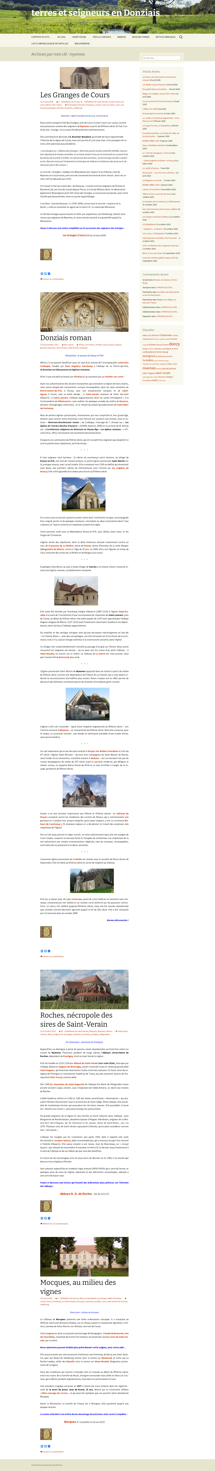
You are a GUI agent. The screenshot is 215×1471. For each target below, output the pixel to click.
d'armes (152, 344)
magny (166, 361)
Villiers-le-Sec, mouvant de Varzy (157, 194)
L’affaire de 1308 (150, 109)
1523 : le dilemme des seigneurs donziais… (161, 245)
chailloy (175, 335)
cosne (174, 338)
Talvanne (161, 377)
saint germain (148, 377)
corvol (168, 339)
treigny (169, 376)
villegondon (105, 1034)
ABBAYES (121, 37)
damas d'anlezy (162, 344)
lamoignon (149, 356)
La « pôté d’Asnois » (151, 168)
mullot (174, 364)
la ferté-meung (161, 352)
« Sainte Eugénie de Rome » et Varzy (158, 160)
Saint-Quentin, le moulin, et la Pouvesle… (161, 238)
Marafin (70, 1361)
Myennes (102, 1031)
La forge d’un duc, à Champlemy (157, 125)
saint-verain (162, 373)
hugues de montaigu (63, 1034)
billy (149, 335)
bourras (155, 335)
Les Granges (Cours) (74, 235)
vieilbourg (78, 108)
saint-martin (73, 347)
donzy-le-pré (108, 344)
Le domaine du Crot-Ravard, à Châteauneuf (161, 201)
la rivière (148, 360)
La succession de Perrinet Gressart (158, 101)
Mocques (70, 1422)
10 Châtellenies (149, 224)
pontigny (95, 1034)
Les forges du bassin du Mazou (156, 216)
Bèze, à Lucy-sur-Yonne (153, 253)
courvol (145, 345)
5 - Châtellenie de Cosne (69, 101)
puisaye (172, 368)
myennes (68, 108)
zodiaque (83, 347)
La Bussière (148, 351)
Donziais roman (66, 338)
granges (52, 108)
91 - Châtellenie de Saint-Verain (94, 101)
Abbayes (93, 1031)
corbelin (98, 344)
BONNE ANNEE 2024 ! (151, 185)
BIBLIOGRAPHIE (82, 43)
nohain (159, 368)
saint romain (61, 347)
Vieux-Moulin (47, 653)
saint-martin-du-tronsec (117, 1301)
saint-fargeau (149, 373)
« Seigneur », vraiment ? (153, 229)
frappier (168, 348)
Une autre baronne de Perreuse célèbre (160, 209)
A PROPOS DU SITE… (41, 37)
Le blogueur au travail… (153, 180)
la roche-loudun (68, 1301)
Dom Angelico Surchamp (79, 366)
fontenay (57, 1301)
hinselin (60, 108)
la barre (175, 348)
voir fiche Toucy (53, 1077)
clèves (156, 339)
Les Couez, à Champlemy (153, 233)
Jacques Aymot (62, 1140)
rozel (104, 1301)
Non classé (57, 104)
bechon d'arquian (86, 104)
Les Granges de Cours (75, 95)
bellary (145, 335)
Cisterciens (123, 1031)
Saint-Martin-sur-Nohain (96, 1298)
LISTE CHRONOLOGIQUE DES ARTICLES (49, 43)
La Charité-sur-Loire (112, 376)
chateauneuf (148, 339)
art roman (89, 344)
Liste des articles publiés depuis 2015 (159, 257)
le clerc (155, 361)
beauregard (72, 104)
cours (118, 104)
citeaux (43, 1034)
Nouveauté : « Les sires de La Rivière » (159, 172)
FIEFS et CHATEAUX (102, 37)
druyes (118, 344)
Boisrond (64, 657)
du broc (151, 349)
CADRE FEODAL (79, 37)
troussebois (147, 380)
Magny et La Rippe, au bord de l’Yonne (159, 93)
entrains (157, 348)
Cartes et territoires (151, 189)
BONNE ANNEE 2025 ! (151, 140)
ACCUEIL (61, 37)
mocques (80, 1301)
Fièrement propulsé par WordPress (46, 1465)
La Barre (100, 653)
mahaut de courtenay (151, 364)
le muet (161, 360)
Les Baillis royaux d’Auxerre (154, 84)
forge (163, 349)
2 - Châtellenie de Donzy (67, 1298)
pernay (165, 368)
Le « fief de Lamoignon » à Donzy (157, 153)
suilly (156, 377)
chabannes (165, 335)
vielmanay (162, 380)
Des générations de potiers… (156, 89)
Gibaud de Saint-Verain (86, 1063)
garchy (43, 347)
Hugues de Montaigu (70, 1066)
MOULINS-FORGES (140, 37)
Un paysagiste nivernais (153, 113)
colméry (162, 339)
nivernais (86, 1034)
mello (169, 364)
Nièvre (48, 104)
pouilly (97, 1301)
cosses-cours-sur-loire (105, 104)
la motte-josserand (164, 356)
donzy (50, 1034)
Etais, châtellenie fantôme (154, 145)
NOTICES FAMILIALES (166, 37)
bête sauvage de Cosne (54, 1393)
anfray (81, 344)
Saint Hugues (47, 1070)
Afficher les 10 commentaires (55, 1223)
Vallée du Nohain (114, 1298)
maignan (163, 364)
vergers (154, 380)
